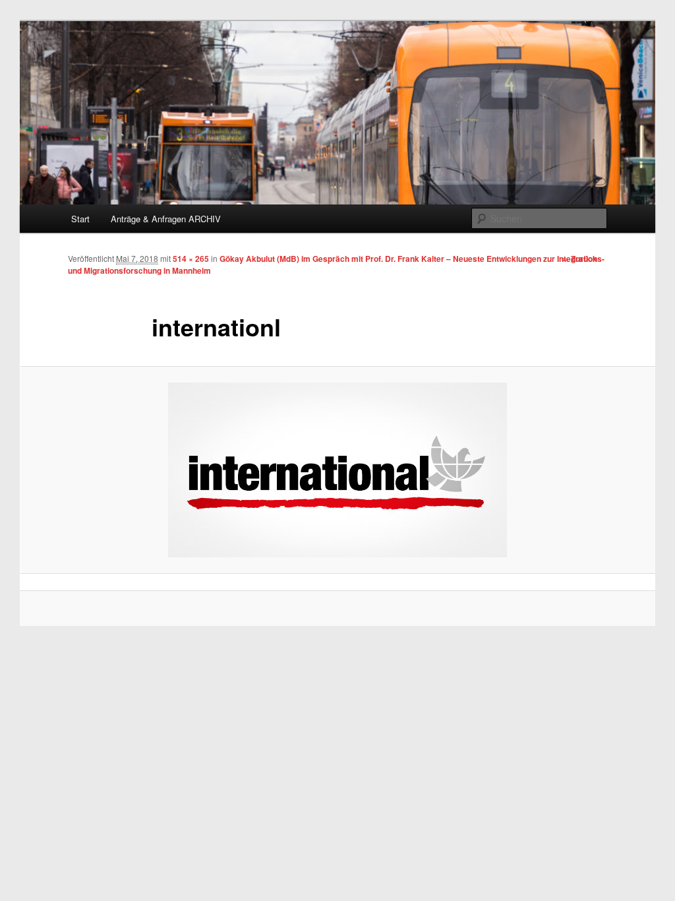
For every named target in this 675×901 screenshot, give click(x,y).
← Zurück (579, 258)
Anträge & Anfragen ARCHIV (166, 218)
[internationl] (337, 470)
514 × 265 (191, 258)
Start (80, 218)
